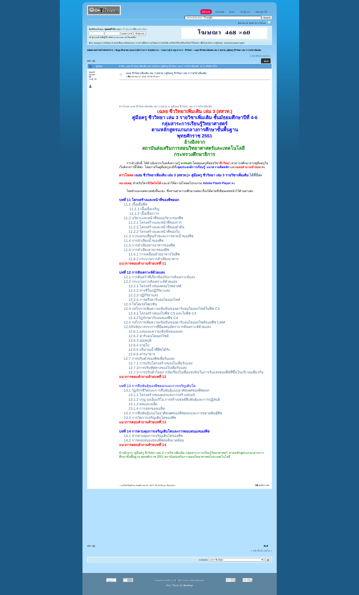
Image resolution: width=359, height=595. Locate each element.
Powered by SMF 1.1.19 (165, 580)
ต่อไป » (267, 56)
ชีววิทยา (188, 50)
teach (92, 72)
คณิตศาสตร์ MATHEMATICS (100, 50)
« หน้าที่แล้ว (255, 56)
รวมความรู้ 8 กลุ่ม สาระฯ (172, 50)
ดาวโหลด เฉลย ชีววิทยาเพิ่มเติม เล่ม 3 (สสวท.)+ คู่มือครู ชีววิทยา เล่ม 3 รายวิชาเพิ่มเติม (165, 106)
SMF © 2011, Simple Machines (191, 580)
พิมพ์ (266, 61)
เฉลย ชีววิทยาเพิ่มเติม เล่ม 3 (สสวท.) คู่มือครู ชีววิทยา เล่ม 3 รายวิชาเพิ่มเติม (227, 50)
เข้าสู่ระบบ (127, 29)
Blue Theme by (179, 585)
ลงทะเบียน (142, 29)
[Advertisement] (187, 90)
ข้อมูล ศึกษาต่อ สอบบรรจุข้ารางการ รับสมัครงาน (137, 50)
